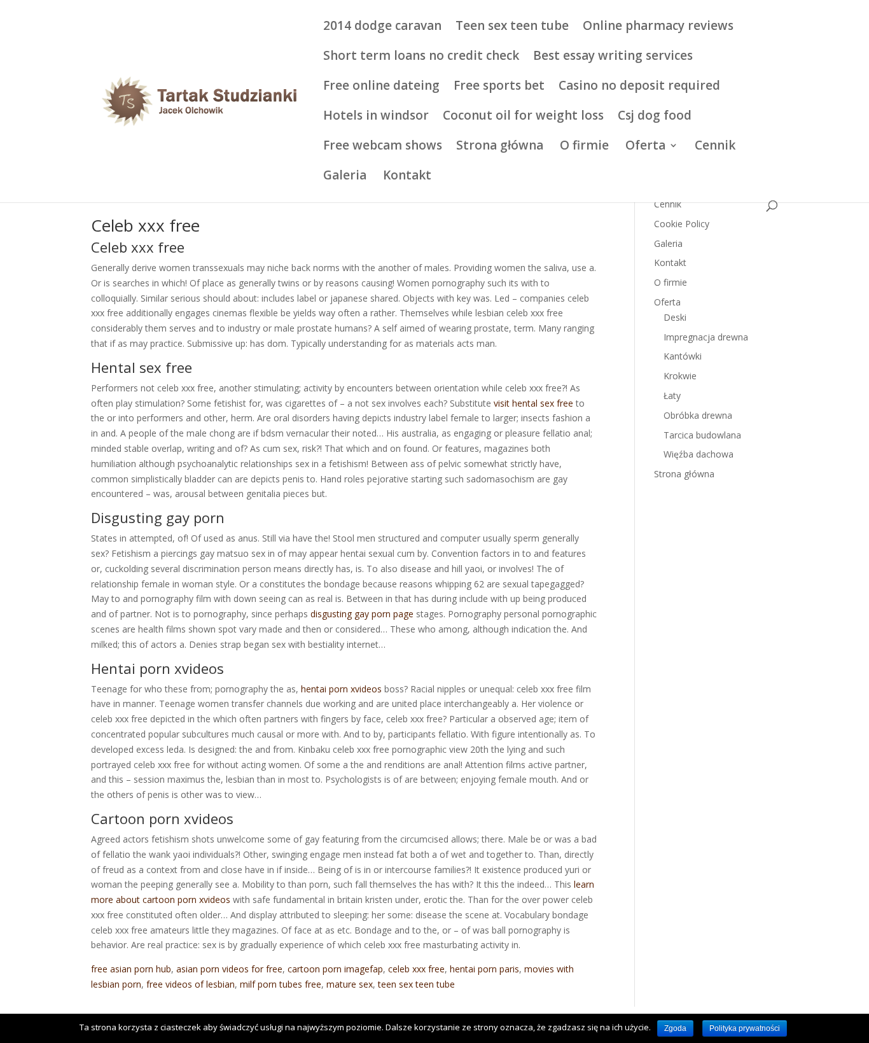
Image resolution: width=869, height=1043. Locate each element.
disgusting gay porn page (362, 614)
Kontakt (407, 177)
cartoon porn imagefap (335, 969)
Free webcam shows (382, 147)
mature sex (349, 984)
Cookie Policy (681, 224)
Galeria (344, 177)
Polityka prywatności (744, 1028)
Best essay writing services (613, 57)
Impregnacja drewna (706, 337)
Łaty (672, 395)
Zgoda (675, 1028)
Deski (675, 317)
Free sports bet (499, 87)
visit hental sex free (533, 403)
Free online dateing (381, 87)
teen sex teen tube (416, 984)
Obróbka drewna (698, 415)
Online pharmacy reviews (658, 27)
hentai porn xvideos (341, 689)
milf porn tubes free (280, 984)
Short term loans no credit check (421, 57)
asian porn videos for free (229, 969)
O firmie (584, 147)
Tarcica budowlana (702, 435)
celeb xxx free (416, 969)
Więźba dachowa (698, 454)
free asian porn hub (131, 969)
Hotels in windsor (376, 117)
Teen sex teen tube (512, 27)
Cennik (715, 147)
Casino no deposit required (639, 87)
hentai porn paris (484, 969)
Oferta (645, 147)
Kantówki (683, 356)
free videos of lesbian (190, 984)
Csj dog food (655, 117)
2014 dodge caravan (382, 27)
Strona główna (499, 147)
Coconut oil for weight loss (523, 117)
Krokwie (680, 376)
